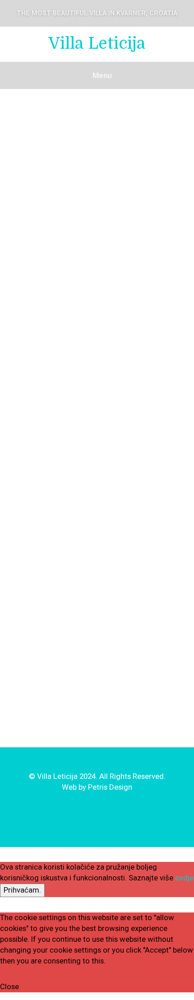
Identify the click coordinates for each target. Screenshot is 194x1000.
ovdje (184, 877)
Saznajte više (152, 877)
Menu (101, 75)
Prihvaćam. (22, 889)
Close (9, 986)
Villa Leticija (97, 43)
